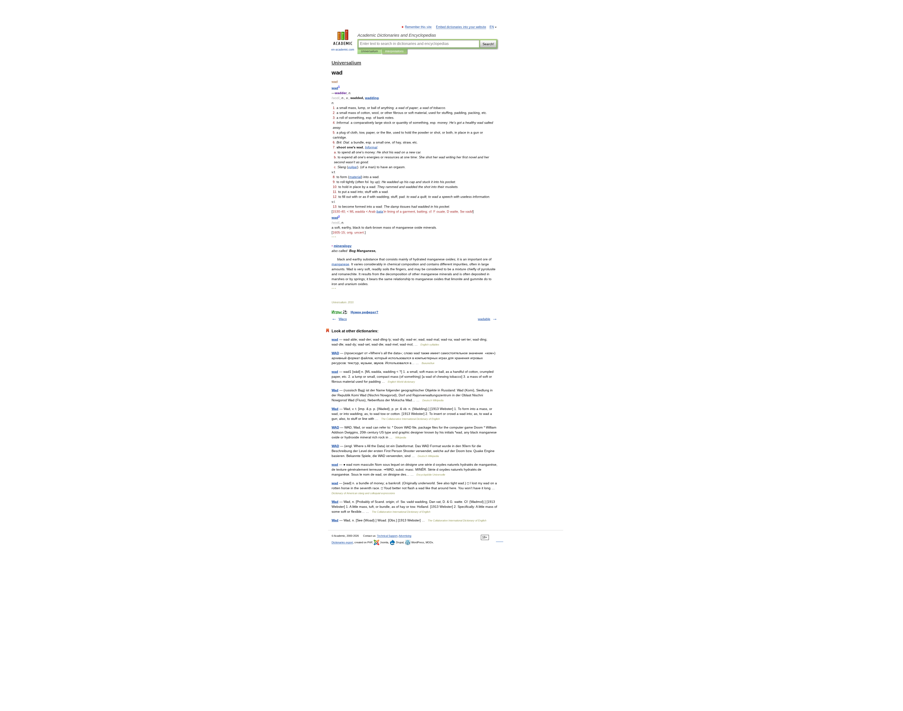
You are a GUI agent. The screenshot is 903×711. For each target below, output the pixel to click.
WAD (335, 353)
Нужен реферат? (364, 312)
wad (335, 339)
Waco (343, 319)
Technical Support (387, 535)
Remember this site (418, 27)
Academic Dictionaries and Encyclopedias (396, 35)
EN (492, 27)
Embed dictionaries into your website (461, 27)
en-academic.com (342, 49)
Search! (488, 44)
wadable (484, 319)
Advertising (405, 535)
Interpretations (394, 51)
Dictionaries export (342, 542)
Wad (335, 390)
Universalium (369, 51)
